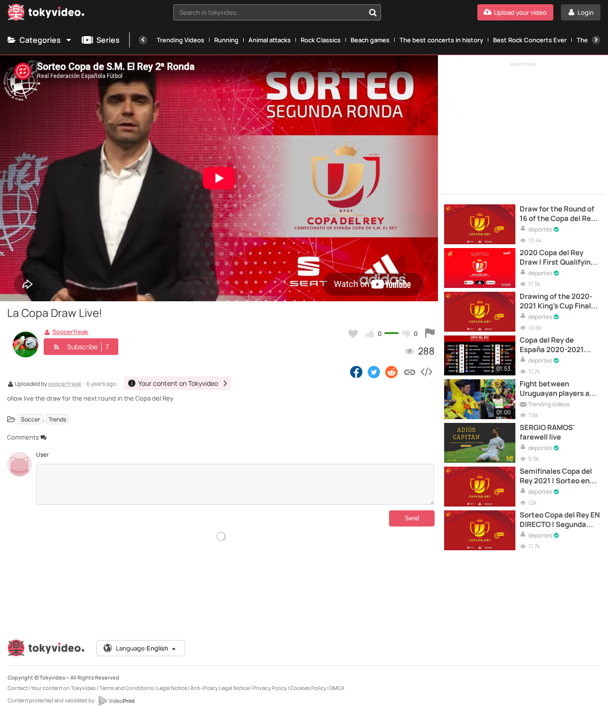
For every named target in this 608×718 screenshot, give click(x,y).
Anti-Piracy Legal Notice (219, 687)
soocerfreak (64, 384)
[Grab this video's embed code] (426, 371)
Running (226, 40)
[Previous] (143, 40)
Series (108, 40)
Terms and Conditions (126, 687)
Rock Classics (321, 40)
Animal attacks (269, 40)
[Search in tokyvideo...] (373, 12)
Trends (57, 419)
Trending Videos (180, 40)
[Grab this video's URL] (409, 371)
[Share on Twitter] (374, 371)
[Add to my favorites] (353, 333)
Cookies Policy (308, 687)
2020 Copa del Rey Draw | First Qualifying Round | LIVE (557, 258)
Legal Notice (172, 687)
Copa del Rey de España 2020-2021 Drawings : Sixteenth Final (555, 345)
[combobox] (277, 12)
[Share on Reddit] (392, 371)
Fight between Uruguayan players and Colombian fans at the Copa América (559, 389)
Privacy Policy (270, 687)
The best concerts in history (441, 40)
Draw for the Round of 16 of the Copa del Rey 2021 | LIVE (557, 214)
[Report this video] (430, 333)
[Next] (596, 40)
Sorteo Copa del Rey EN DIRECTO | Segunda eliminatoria (560, 520)
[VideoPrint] (116, 701)
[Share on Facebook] (356, 371)
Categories (40, 40)
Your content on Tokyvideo (63, 687)
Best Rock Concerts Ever (530, 40)
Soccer (30, 419)
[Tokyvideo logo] (46, 14)
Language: (142, 648)
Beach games (370, 40)
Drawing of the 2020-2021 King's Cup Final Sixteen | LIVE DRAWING (556, 301)
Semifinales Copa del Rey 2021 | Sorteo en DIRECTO (556, 476)
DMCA (337, 687)
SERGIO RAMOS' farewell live (547, 432)
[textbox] (269, 12)
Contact (18, 687)
